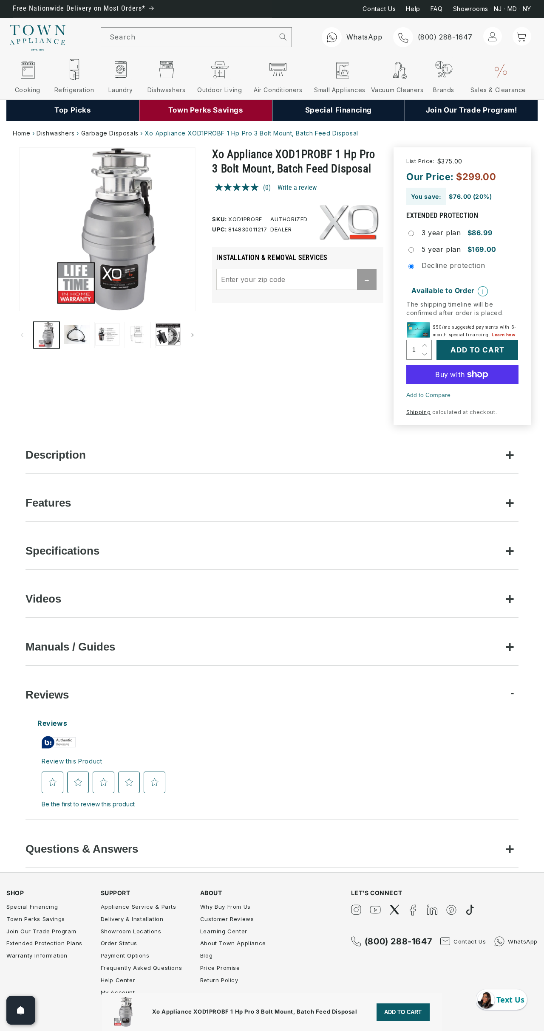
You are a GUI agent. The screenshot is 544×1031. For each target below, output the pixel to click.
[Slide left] (22, 335)
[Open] (20, 1010)
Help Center (118, 980)
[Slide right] (192, 335)
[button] (522, 36)
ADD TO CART (403, 1012)
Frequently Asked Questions (141, 967)
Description (56, 454)
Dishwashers (56, 133)
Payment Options (125, 955)
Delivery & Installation (132, 919)
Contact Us (379, 8)
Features (48, 502)
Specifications (62, 550)
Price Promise (220, 967)
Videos (43, 598)
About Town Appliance (233, 943)
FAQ (437, 8)
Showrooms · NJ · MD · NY (492, 8)
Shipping (418, 412)
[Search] (283, 37)
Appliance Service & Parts (138, 906)
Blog (206, 955)
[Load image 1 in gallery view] (47, 335)
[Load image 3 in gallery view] (107, 335)
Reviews (47, 694)
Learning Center (223, 931)
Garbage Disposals (110, 133)
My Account (118, 992)
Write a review (297, 187)
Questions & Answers (82, 848)
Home (21, 133)
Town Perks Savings (35, 919)
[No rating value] (239, 187)
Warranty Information (37, 955)
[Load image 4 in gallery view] (137, 335)
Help (413, 8)
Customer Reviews (227, 919)
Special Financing (32, 906)
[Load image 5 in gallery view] (168, 335)
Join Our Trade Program (41, 931)
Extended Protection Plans (44, 943)
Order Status (119, 943)
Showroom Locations (131, 931)
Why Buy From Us (225, 906)
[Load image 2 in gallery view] (77, 335)
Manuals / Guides (70, 646)
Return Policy (219, 980)
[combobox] (188, 37)
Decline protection (453, 265)
